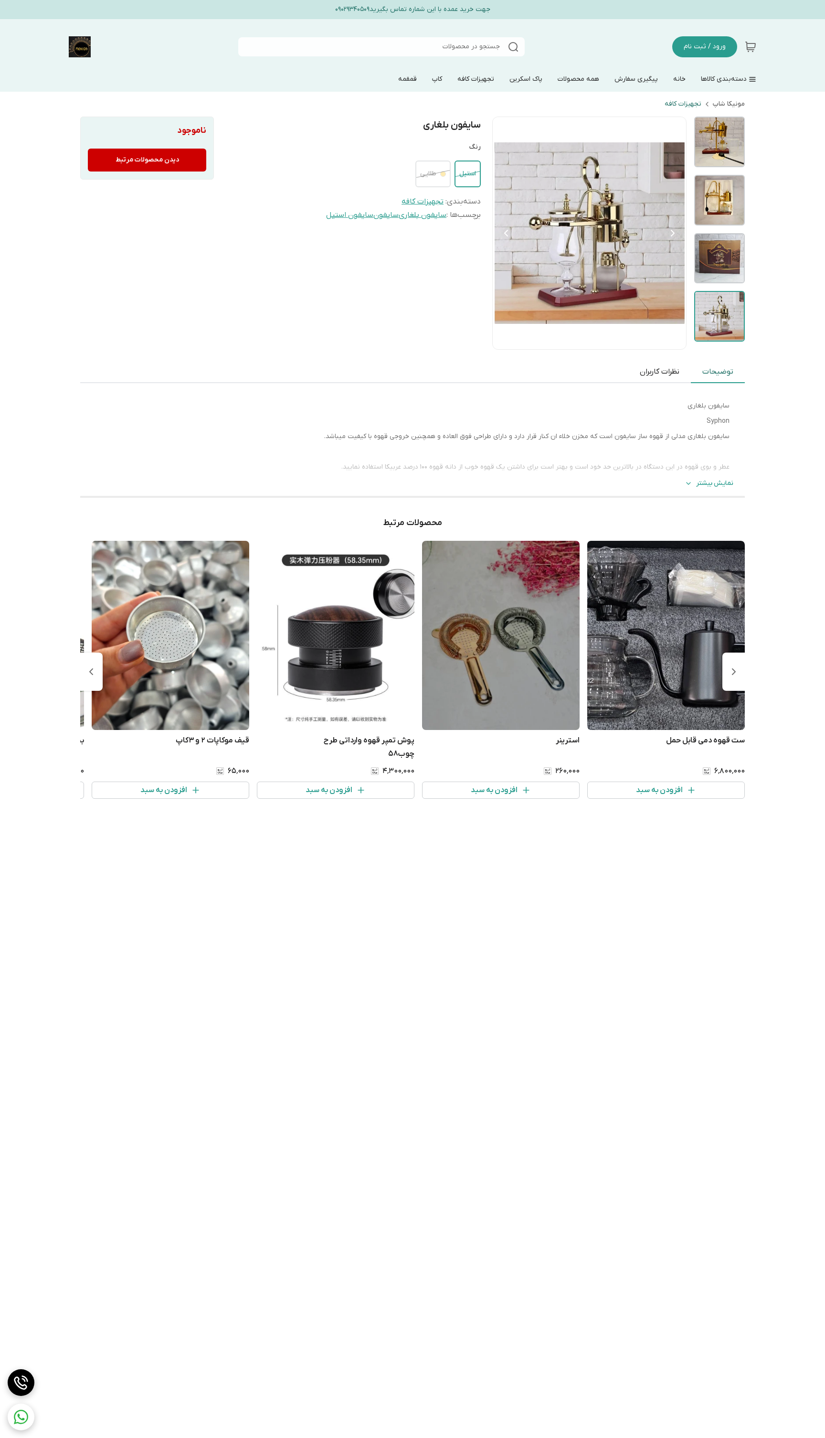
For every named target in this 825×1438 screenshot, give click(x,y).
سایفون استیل (349, 215)
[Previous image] (506, 233)
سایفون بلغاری (422, 215)
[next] (91, 672)
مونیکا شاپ (729, 103)
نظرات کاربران (659, 371)
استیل (467, 173)
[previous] (733, 672)
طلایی (428, 173)
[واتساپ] (21, 1417)
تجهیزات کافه (683, 103)
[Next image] (672, 233)
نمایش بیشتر (714, 483)
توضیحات (717, 371)
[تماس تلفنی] (21, 1382)
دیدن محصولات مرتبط (147, 159)
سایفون (386, 215)
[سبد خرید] (750, 47)
